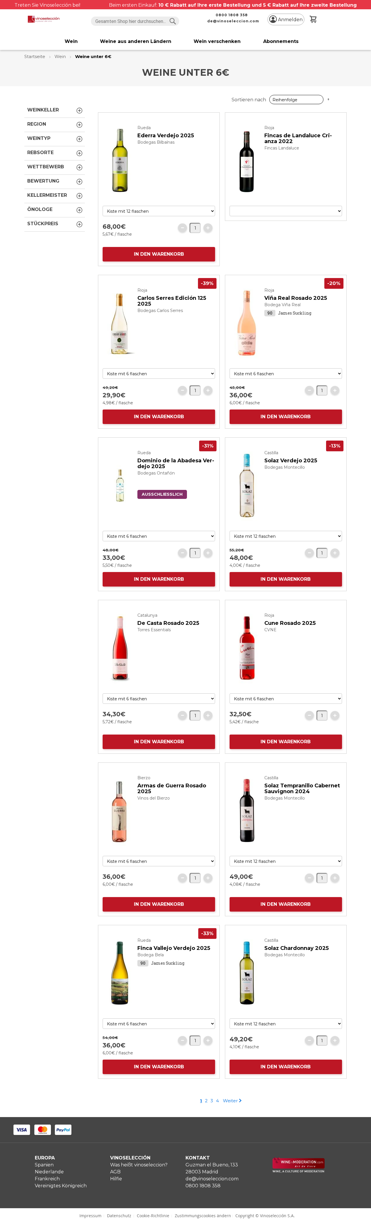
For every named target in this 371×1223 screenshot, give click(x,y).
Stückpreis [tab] (42, 223)
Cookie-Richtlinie (153, 1215)
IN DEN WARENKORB (159, 254)
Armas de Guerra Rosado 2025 (171, 788)
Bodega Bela (150, 954)
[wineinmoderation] (298, 1171)
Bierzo (143, 777)
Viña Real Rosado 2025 (295, 298)
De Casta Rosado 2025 (168, 623)
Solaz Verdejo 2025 (290, 460)
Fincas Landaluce (281, 148)
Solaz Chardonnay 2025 (296, 948)
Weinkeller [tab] (43, 110)
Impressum (90, 1215)
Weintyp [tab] (38, 138)
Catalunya (147, 615)
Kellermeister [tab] (47, 195)
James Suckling (294, 313)
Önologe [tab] (39, 209)
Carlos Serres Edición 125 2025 (171, 301)
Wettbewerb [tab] (45, 166)
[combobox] (135, 21)
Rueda (144, 127)
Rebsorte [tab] (40, 152)
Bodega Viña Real (282, 304)
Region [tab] (36, 124)
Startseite (35, 56)
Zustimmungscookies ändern (203, 1215)
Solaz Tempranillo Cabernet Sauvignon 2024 (302, 788)
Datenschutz (119, 1215)
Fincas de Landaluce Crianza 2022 (298, 138)
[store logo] (43, 19)
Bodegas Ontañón (156, 473)
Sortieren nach (249, 99)
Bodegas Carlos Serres (160, 310)
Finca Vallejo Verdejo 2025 (173, 948)
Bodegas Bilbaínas (155, 142)
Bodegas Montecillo (284, 467)
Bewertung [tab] (43, 181)
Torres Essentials (154, 629)
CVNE (270, 629)
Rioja (269, 127)
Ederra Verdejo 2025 (165, 135)
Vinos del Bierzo (153, 798)
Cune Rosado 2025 (290, 623)
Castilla (271, 452)
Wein (60, 56)
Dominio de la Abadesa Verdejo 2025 (175, 463)
